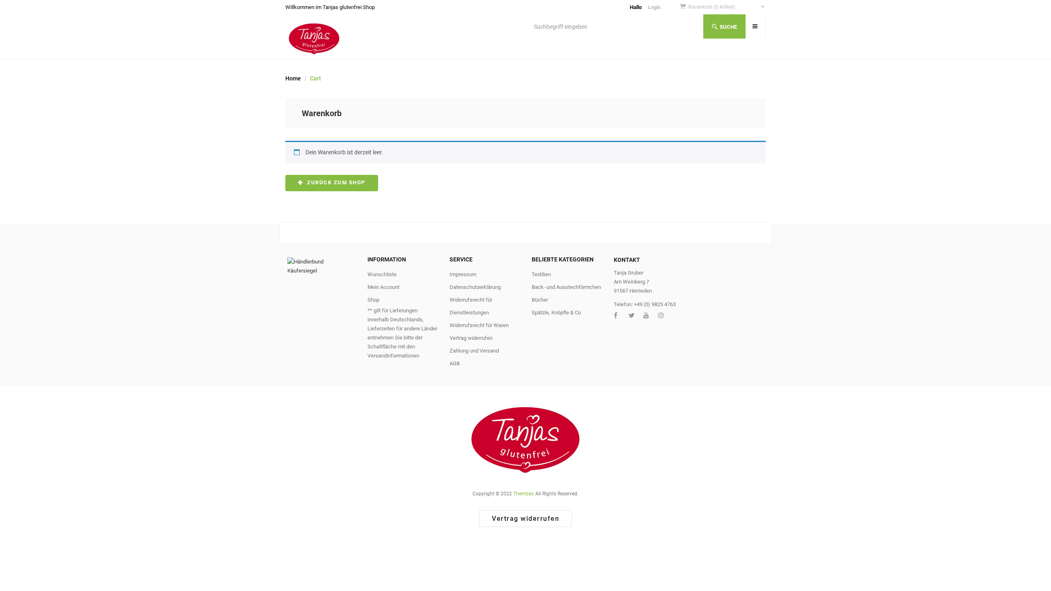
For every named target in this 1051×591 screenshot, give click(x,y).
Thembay (523, 494)
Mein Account (383, 287)
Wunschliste (382, 274)
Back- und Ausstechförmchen (566, 287)
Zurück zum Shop (335, 182)
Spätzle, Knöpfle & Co (556, 312)
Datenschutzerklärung (475, 287)
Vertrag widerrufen (471, 338)
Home (293, 78)
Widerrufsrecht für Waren (479, 325)
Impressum (463, 274)
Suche (728, 27)
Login (654, 7)
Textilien (541, 274)
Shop (373, 300)
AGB (455, 363)
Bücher (540, 300)
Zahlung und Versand (474, 351)
